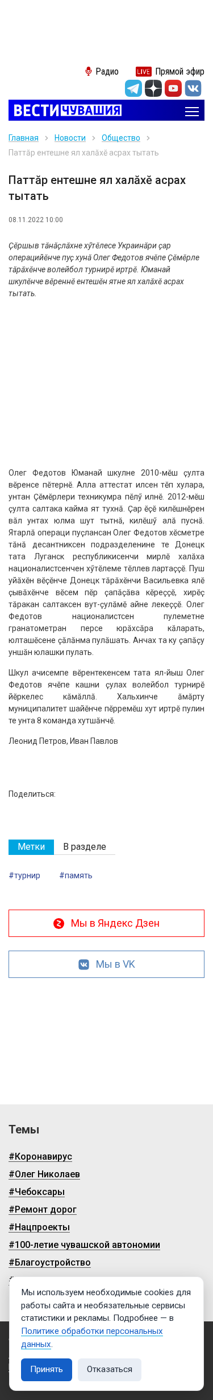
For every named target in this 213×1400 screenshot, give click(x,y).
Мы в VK (115, 964)
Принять (46, 1369)
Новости (70, 137)
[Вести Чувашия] (65, 111)
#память (76, 875)
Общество (121, 137)
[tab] (31, 847)
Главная (24, 137)
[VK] (193, 88)
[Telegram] (133, 88)
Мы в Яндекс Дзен (115, 923)
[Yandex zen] (153, 88)
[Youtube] (173, 88)
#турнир (24, 875)
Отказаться (109, 1369)
